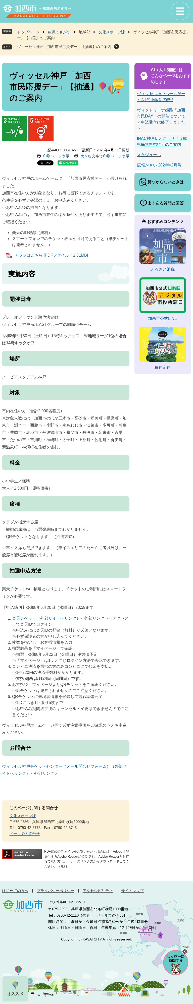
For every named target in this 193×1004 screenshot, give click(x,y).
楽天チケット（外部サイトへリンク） (46, 618)
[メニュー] (179, 11)
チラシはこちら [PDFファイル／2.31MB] (51, 255)
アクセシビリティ (98, 891)
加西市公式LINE (162, 318)
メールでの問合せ (25, 834)
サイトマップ (132, 891)
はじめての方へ (15, 891)
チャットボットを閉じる (184, 951)
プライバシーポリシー (55, 891)
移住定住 (163, 367)
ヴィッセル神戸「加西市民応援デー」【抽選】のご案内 (64, 46)
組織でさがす (59, 32)
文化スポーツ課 (112, 32)
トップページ (28, 32)
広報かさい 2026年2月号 (159, 165)
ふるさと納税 (163, 269)
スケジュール (149, 155)
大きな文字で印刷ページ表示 (104, 156)
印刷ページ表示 (56, 156)
